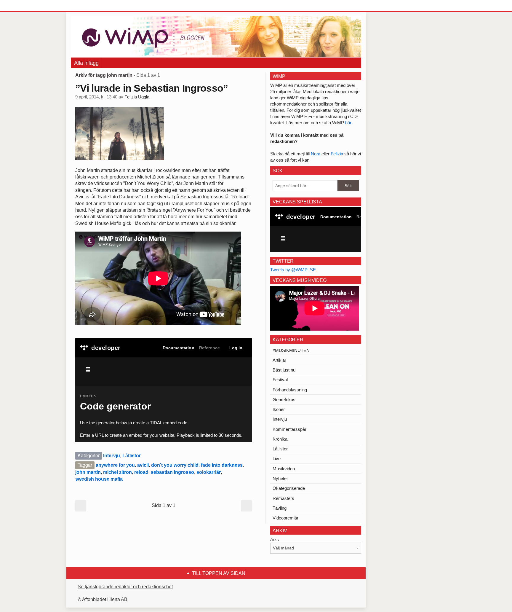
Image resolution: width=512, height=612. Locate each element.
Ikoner (279, 409)
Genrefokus (284, 399)
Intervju (111, 455)
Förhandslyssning (290, 389)
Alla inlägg (86, 63)
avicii (143, 465)
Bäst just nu (284, 369)
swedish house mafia (99, 479)
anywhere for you (115, 465)
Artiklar (279, 360)
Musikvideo (284, 468)
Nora (316, 153)
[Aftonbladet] (93, 6)
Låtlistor (131, 455)
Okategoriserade (289, 488)
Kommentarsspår (289, 429)
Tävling (280, 508)
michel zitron (117, 472)
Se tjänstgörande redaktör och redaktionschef (125, 586)
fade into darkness (222, 465)
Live (277, 458)
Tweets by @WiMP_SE (293, 269)
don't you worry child (175, 465)
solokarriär (208, 472)
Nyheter (280, 478)
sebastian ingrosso (172, 472)
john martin (88, 472)
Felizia (337, 153)
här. (348, 122)
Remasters (283, 498)
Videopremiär (285, 517)
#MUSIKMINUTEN (291, 350)
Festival (280, 379)
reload (141, 472)
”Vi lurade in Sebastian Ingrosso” (151, 88)
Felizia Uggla (136, 97)
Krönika (280, 439)
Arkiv (274, 539)
